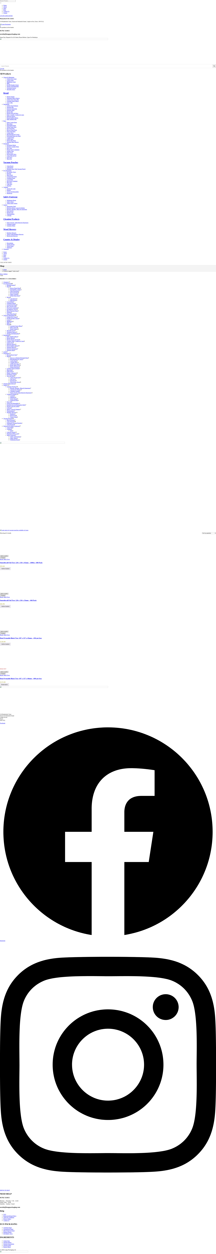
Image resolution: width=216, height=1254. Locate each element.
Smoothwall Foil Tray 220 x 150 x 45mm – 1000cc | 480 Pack (21, 563)
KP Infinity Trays (8, 1233)
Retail (6, 93)
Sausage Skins (7, 1245)
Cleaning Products (11, 219)
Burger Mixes (7, 1247)
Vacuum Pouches (10, 162)
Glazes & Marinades (8, 77)
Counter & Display (11, 239)
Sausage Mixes (7, 1242)
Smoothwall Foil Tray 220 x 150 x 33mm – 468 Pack (18, 600)
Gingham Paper (7, 1227)
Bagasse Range (7, 1232)
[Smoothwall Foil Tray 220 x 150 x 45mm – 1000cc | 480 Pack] (21, 553)
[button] (0, 26)
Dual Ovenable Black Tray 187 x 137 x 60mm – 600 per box (21, 678)
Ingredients (6, 104)
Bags (4, 121)
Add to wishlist (4, 556)
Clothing (5, 187)
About (5, 7)
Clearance (6, 249)
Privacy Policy (7, 1219)
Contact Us (6, 11)
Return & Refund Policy (9, 1216)
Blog (4, 10)
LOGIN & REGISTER (6, 16)
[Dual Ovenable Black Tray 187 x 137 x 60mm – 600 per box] (10, 666)
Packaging (6, 143)
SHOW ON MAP (5, 1190)
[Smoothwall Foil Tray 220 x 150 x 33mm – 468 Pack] (10, 590)
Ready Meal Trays (5, 559)
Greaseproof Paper (8, 1229)
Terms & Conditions (8, 1217)
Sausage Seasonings (8, 1244)
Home (5, 5)
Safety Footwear (10, 197)
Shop (4, 8)
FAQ (4, 1214)
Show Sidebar (4, 274)
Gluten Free (6, 1241)
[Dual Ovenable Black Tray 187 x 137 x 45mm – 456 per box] (10, 628)
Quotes (5, 13)
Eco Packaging (7, 170)
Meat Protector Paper (9, 1230)
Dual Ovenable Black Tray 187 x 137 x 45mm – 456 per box (21, 638)
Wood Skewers (9, 229)
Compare (3, 557)
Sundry (5, 205)
